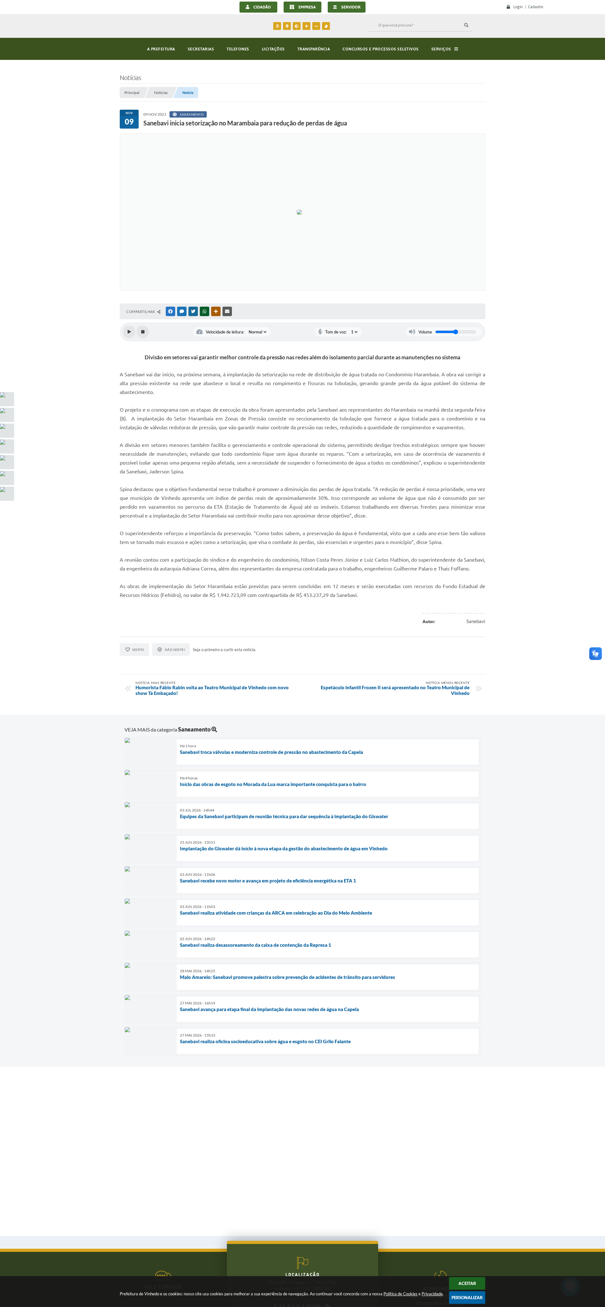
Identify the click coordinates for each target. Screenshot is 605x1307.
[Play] (129, 332)
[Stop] (142, 332)
